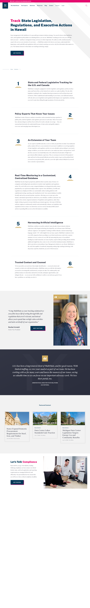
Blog (46, 5)
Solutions (32, 5)
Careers (51, 5)
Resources (40, 5)
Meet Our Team (37, 328)
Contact (57, 5)
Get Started (17, 53)
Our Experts (24, 5)
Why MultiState (15, 5)
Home (12, 69)
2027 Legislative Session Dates (21, 1)
